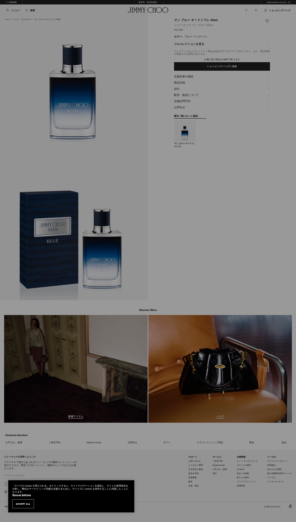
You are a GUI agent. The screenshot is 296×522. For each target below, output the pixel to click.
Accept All (23, 503)
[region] (71, 496)
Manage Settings (21, 495)
